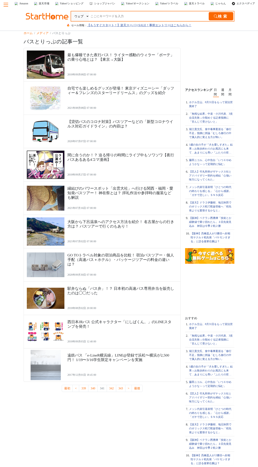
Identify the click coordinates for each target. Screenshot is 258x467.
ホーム (28, 33)
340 (93, 388)
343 (120, 388)
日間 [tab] (215, 92)
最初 (67, 388)
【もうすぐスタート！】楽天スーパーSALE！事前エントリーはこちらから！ (139, 25)
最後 (137, 388)
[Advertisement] (213, 62)
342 (111, 388)
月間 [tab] (230, 92)
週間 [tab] (222, 92)
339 (83, 388)
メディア (42, 33)
